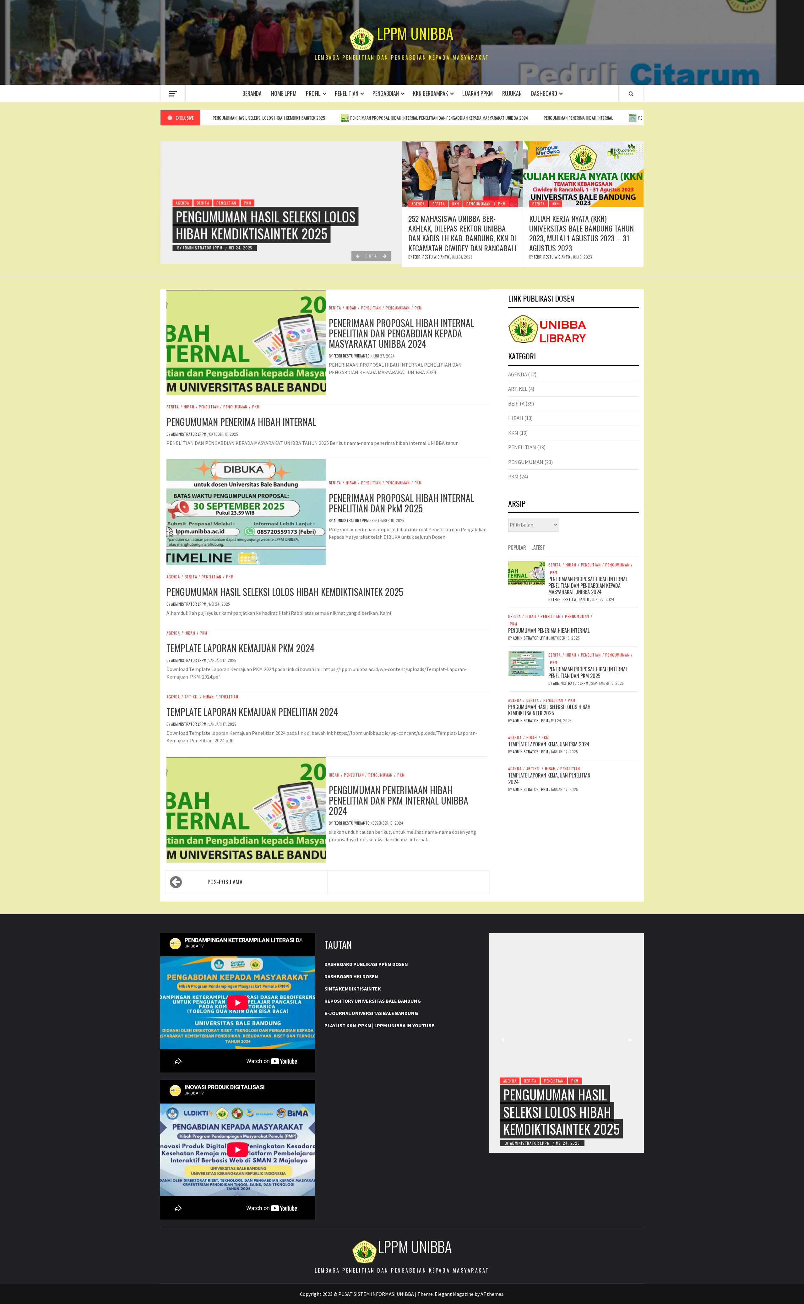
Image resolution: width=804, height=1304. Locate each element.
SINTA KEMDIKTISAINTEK (352, 988)
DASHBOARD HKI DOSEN (351, 976)
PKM (246, 202)
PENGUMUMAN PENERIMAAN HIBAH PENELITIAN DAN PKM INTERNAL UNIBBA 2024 (398, 800)
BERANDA (252, 93)
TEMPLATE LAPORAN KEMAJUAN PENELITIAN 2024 (252, 712)
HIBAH (351, 308)
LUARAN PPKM (477, 93)
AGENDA (181, 202)
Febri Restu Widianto (431, 256)
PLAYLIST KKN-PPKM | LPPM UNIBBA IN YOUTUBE (379, 1025)
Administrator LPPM (201, 247)
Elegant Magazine (454, 1294)
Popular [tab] (517, 547)
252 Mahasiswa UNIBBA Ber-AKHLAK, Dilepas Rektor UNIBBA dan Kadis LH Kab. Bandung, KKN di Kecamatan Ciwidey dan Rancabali (462, 233)
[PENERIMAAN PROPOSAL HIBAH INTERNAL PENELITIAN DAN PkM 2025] (526, 662)
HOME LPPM (283, 93)
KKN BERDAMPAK (430, 93)
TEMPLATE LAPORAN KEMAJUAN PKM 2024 (240, 648)
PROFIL (313, 93)
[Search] (631, 93)
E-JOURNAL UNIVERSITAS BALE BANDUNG (371, 1013)
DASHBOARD (544, 93)
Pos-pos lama (225, 882)
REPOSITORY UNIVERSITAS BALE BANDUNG (372, 1001)
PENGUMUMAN (478, 203)
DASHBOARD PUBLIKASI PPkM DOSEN (366, 964)
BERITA (201, 202)
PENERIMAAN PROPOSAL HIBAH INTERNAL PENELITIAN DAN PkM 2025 (625, 117)
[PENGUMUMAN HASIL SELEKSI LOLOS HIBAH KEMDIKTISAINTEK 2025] (566, 1043)
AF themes (492, 1294)
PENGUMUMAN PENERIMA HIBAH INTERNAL (509, 117)
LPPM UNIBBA (415, 33)
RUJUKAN (512, 93)
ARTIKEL (192, 697)
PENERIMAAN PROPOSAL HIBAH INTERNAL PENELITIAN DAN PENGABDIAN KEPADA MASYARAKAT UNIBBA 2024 (370, 117)
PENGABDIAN (385, 93)
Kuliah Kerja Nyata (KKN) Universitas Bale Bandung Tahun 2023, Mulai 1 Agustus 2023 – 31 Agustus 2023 (581, 233)
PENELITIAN (346, 93)
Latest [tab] (538, 547)
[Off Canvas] (172, 93)
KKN (455, 203)
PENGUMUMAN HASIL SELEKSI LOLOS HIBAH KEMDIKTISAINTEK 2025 (264, 225)
